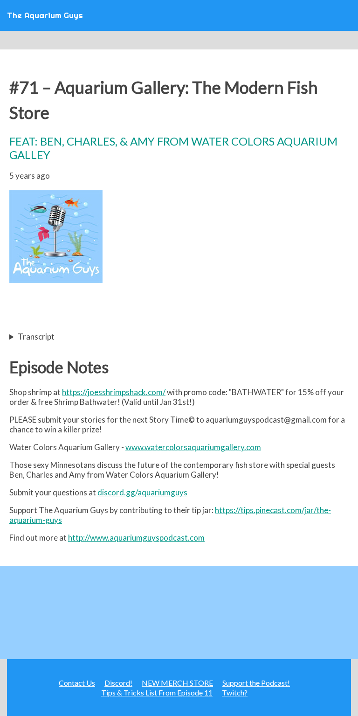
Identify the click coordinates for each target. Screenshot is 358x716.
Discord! (118, 682)
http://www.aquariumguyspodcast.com (136, 537)
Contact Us (77, 682)
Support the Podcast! (256, 682)
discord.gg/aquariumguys (142, 492)
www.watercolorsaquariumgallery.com (193, 447)
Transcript (36, 336)
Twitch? (235, 692)
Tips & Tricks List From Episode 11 (157, 692)
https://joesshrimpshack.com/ (113, 392)
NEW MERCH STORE (177, 682)
